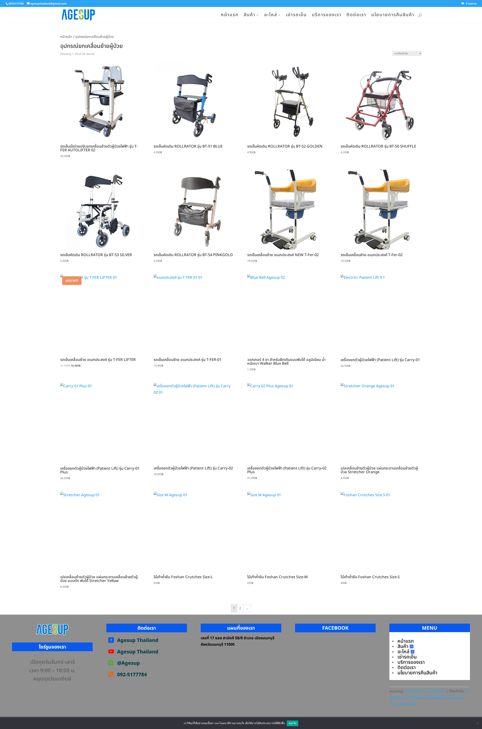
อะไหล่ (270, 16)
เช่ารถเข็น (296, 16)
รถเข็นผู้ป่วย (436, 698)
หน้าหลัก (66, 36)
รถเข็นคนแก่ (416, 698)
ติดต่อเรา (356, 16)
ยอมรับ (292, 723)
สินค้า (249, 16)
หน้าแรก (230, 16)
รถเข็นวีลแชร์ (436, 691)
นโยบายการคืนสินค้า (392, 16)
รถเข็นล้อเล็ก (414, 691)
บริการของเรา (326, 16)
